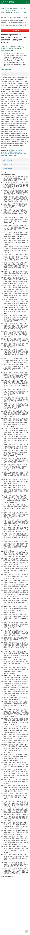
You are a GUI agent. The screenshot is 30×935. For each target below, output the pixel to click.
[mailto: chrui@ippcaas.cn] (12, 50)
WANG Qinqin (5, 47)
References (7, 164)
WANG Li (20, 47)
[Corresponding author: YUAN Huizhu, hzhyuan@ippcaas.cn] (18, 48)
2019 (2, 10)
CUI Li (14, 47)
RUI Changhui (5, 50)
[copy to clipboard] (25, 25)
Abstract (5, 74)
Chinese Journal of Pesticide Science (12, 8)
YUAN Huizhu (13, 49)
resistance (17, 152)
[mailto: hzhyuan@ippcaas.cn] (20, 48)
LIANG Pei (4, 49)
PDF (15, 30)
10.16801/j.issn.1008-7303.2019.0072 (15, 12)
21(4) (7, 10)
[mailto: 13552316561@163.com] (11, 46)
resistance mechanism (7, 153)
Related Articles (7, 168)
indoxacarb (13, 155)
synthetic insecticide (7, 152)
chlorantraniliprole (20, 153)
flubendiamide (5, 155)
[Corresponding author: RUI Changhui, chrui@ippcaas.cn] (11, 50)
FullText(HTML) (7, 160)
